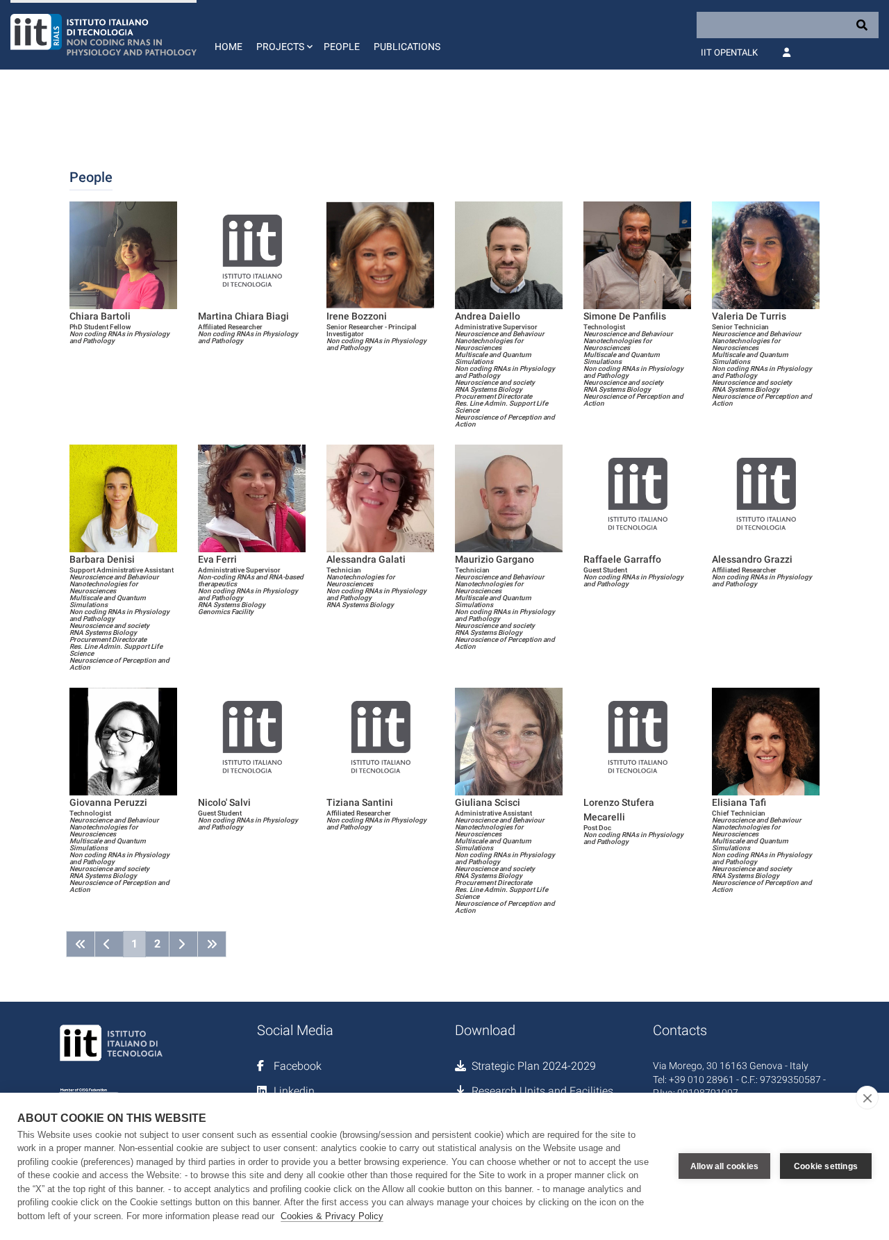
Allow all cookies (724, 1166)
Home (228, 46)
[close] (867, 1097)
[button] (283, 34)
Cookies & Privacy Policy (332, 1216)
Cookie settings (826, 1166)
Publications (407, 46)
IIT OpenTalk (729, 52)
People (342, 46)
